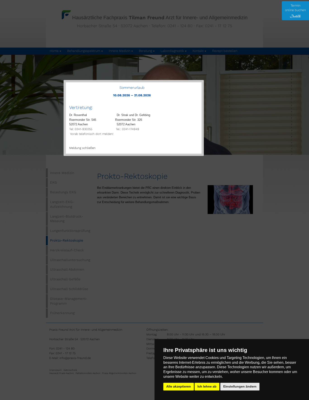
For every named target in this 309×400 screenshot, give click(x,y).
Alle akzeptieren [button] (178, 386)
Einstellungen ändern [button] (240, 386)
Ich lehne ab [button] (206, 386)
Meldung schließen (82, 148)
